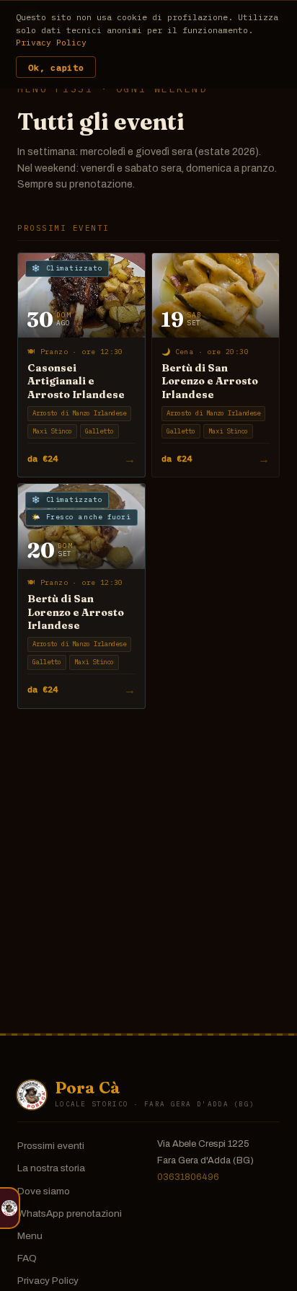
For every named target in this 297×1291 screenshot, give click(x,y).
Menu (30, 1235)
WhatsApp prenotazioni (69, 1213)
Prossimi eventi (50, 1145)
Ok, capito (56, 67)
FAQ (27, 1258)
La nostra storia (51, 1168)
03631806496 (188, 1177)
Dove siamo (43, 1191)
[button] (10, 1208)
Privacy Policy (48, 1280)
